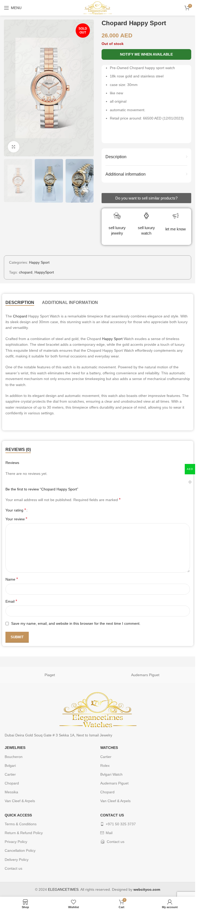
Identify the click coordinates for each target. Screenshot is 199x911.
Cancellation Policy (20, 850)
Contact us (13, 868)
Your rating (15, 510)
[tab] (19, 302)
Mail (109, 833)
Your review (16, 519)
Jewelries (15, 748)
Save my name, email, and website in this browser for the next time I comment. (75, 623)
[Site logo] (97, 7)
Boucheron (14, 757)
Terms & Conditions (21, 824)
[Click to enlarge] (13, 147)
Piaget (50, 675)
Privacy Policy (16, 842)
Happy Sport (39, 262)
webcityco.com (146, 889)
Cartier (10, 774)
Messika (11, 792)
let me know (175, 229)
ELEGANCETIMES (63, 889)
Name (11, 579)
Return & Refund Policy (24, 833)
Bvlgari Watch (111, 774)
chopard (25, 272)
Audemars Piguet (145, 675)
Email (11, 601)
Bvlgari (10, 765)
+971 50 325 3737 (121, 824)
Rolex (105, 765)
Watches (109, 748)
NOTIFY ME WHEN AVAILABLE (146, 54)
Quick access (18, 815)
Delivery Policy (17, 859)
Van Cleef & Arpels (20, 801)
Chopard (20, 316)
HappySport (44, 272)
